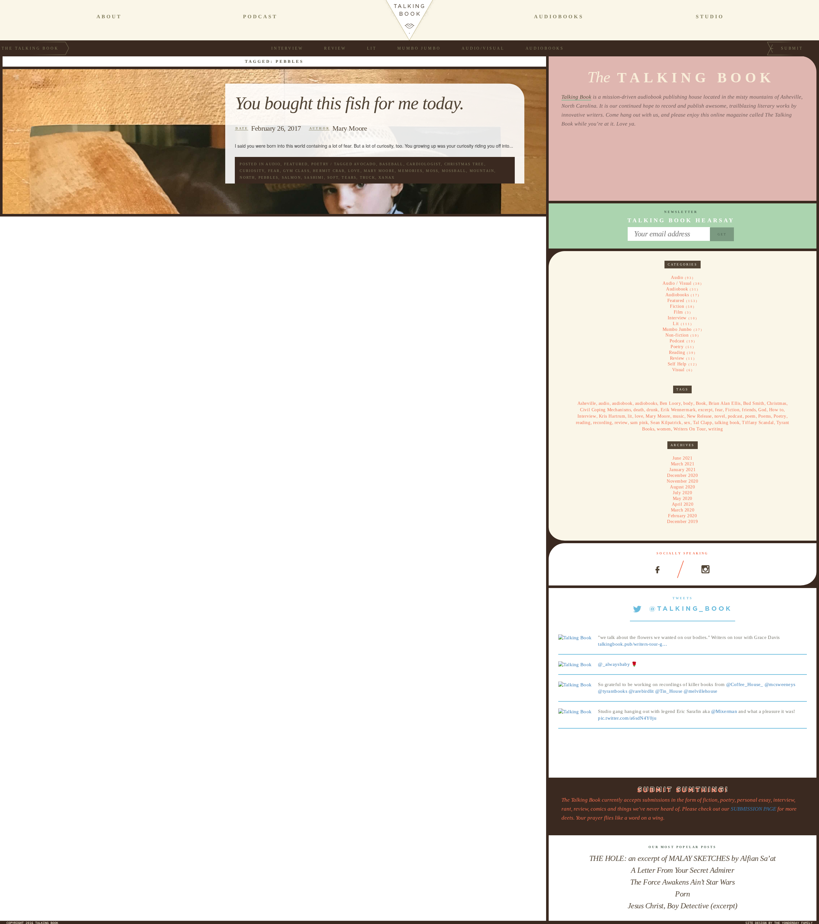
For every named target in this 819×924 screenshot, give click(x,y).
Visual (678, 369)
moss (432, 171)
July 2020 (682, 492)
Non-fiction (676, 335)
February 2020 (682, 515)
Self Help (677, 364)
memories (410, 171)
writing (715, 429)
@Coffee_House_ (744, 684)
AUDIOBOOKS (559, 17)
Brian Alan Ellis (725, 403)
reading (583, 422)
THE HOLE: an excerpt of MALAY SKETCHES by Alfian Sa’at (682, 858)
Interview (287, 48)
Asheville (586, 403)
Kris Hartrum (612, 416)
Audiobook (677, 289)
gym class (296, 171)
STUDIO (710, 17)
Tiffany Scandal (758, 422)
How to (776, 409)
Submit (792, 48)
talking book (727, 422)
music (678, 416)
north (247, 177)
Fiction (677, 306)
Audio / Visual (677, 283)
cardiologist (424, 164)
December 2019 (682, 521)
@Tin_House (668, 691)
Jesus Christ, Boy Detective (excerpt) (682, 906)
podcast (735, 416)
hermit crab (329, 171)
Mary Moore (349, 128)
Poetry (320, 164)
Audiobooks (545, 48)
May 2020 (682, 498)
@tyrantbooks (612, 691)
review (621, 422)
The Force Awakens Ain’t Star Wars (682, 882)
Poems (764, 416)
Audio (273, 164)
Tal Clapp (702, 422)
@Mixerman (724, 711)
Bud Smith (753, 403)
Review (335, 48)
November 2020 (682, 481)
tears (349, 177)
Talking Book (576, 97)
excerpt (705, 409)
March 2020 (683, 510)
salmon (291, 177)
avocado (365, 164)
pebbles (268, 177)
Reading (677, 352)
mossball (454, 171)
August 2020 (682, 487)
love (354, 171)
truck (367, 177)
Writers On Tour (689, 429)
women (664, 429)
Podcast (677, 341)
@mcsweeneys (780, 684)
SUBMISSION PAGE (753, 809)
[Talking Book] (575, 637)
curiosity (252, 171)
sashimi (314, 177)
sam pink (639, 422)
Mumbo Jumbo (419, 48)
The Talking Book (30, 48)
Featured (296, 164)
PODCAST (260, 17)
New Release (699, 416)
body (688, 403)
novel (719, 416)
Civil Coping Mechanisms (605, 409)
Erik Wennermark (678, 409)
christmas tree (464, 164)
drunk (652, 409)
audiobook (622, 403)
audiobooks (646, 403)
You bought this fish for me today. (349, 103)
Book (701, 403)
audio (604, 403)
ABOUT (109, 17)
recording (602, 422)
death (638, 409)
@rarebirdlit (641, 691)
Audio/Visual (483, 48)
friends (749, 409)
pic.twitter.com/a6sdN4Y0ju (627, 718)
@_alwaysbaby (614, 664)
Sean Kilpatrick (665, 422)
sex (687, 422)
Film (678, 312)
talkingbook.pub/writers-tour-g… (632, 644)
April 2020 (683, 504)
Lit (372, 48)
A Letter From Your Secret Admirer (682, 870)
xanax (386, 177)
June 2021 (682, 458)
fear (274, 171)
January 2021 (682, 469)
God (762, 409)
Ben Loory (670, 403)
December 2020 (682, 475)
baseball (391, 164)
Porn (682, 894)
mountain (482, 171)
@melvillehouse (700, 691)
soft (332, 177)
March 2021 (683, 464)
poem (750, 416)
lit (630, 416)
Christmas (776, 403)
